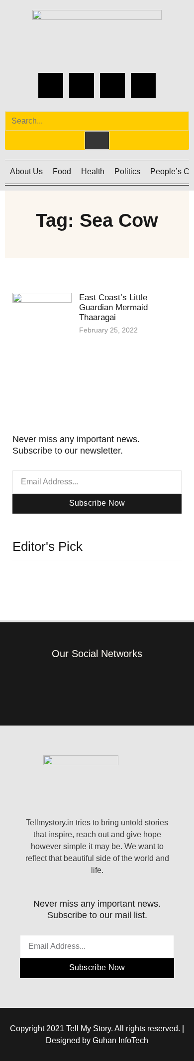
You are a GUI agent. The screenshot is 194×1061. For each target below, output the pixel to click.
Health (92, 171)
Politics (127, 171)
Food (62, 171)
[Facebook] (50, 85)
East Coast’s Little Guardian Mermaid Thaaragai (113, 308)
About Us (26, 171)
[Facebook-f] (44, 684)
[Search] (97, 140)
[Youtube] (143, 85)
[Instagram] (81, 85)
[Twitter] (112, 85)
